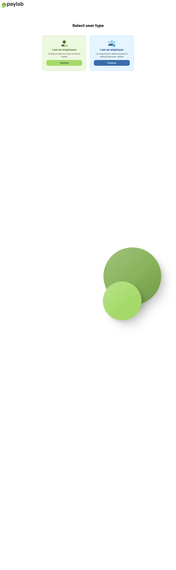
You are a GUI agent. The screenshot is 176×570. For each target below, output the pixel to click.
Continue (64, 63)
